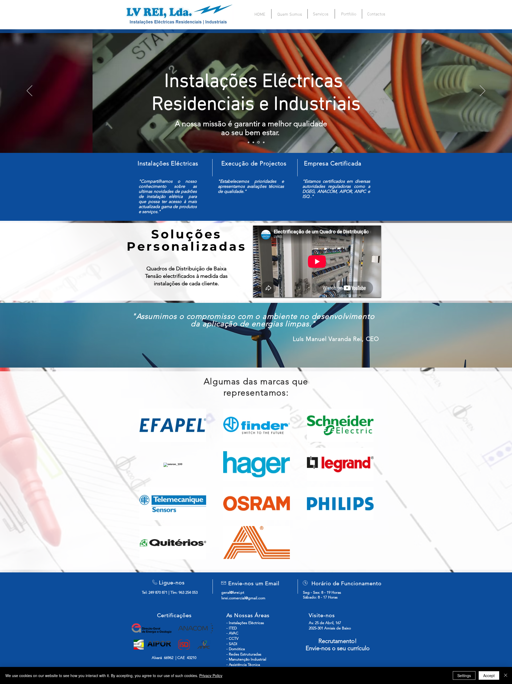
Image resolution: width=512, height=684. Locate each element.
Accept (489, 675)
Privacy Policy (210, 675)
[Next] (482, 91)
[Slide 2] (253, 142)
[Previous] (29, 91)
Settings (464, 675)
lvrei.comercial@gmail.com (243, 598)
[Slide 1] (248, 142)
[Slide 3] (258, 142)
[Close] (505, 675)
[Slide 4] (264, 142)
